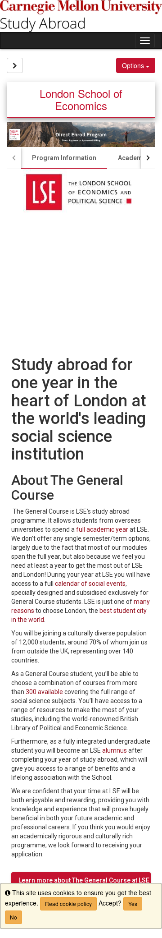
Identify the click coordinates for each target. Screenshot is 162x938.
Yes (132, 903)
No (13, 917)
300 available (44, 691)
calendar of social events (90, 583)
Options (134, 65)
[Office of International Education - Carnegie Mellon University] (81, 16)
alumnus (114, 750)
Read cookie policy (68, 903)
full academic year (102, 529)
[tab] (64, 158)
